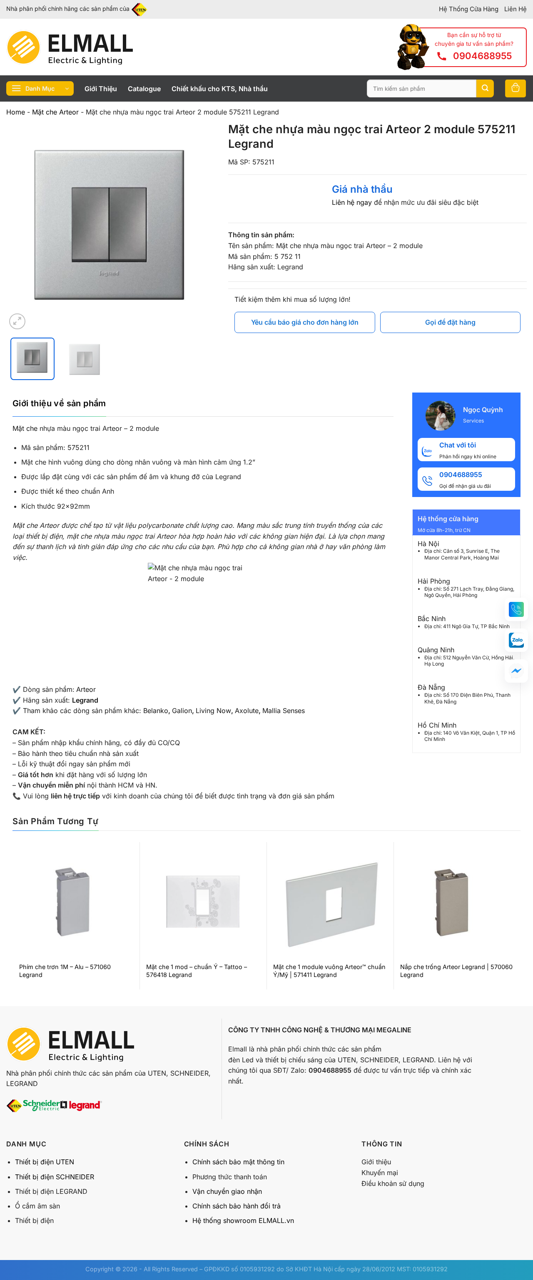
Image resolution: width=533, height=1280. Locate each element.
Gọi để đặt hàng (450, 322)
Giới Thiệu (101, 89)
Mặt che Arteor (55, 112)
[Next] (201, 227)
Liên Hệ (515, 9)
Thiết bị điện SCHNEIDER (54, 1177)
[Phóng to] (17, 321)
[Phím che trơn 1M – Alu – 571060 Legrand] (76, 902)
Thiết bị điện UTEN (44, 1162)
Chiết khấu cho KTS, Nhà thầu (220, 89)
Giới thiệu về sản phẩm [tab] (59, 403)
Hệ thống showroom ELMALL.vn (243, 1220)
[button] (516, 609)
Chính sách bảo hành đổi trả (236, 1206)
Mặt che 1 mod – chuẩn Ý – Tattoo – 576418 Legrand (196, 970)
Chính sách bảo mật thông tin (238, 1162)
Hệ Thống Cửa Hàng (468, 9)
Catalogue (144, 89)
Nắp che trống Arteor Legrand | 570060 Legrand (456, 970)
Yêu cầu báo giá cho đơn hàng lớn (305, 322)
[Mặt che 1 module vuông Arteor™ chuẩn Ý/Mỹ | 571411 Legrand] (330, 902)
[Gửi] (485, 89)
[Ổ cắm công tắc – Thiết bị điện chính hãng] (69, 47)
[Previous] (20, 227)
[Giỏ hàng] (515, 88)
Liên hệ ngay (352, 202)
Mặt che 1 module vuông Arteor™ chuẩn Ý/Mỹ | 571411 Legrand (329, 970)
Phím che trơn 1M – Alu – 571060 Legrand (65, 970)
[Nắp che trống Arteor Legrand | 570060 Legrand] (457, 902)
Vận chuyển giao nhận (227, 1191)
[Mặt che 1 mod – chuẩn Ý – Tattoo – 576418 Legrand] (203, 902)
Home (15, 112)
